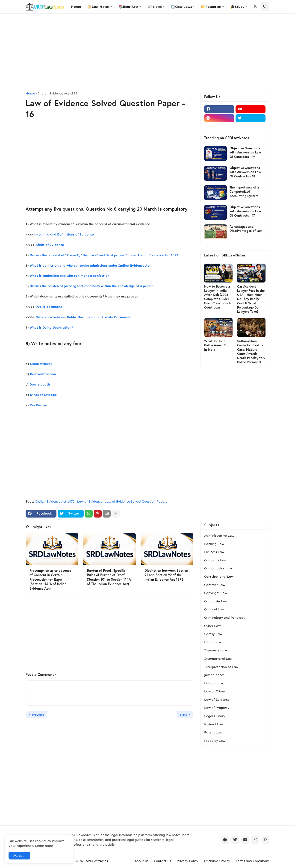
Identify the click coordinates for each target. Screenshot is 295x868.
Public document (49, 307)
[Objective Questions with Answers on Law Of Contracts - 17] (215, 212)
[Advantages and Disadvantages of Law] (215, 231)
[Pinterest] (98, 514)
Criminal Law (214, 609)
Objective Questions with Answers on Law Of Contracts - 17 (245, 211)
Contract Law (214, 585)
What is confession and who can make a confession (69, 276)
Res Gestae (38, 405)
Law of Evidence (89, 501)
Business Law (214, 552)
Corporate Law (215, 601)
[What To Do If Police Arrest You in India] (218, 327)
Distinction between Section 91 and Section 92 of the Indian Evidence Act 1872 (166, 575)
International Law (218, 659)
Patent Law (213, 732)
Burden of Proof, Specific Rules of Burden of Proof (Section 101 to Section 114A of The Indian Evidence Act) (109, 577)
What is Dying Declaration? (51, 328)
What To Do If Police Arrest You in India (216, 345)
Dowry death (40, 384)
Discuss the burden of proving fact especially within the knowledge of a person (91, 286)
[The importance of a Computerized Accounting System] (215, 192)
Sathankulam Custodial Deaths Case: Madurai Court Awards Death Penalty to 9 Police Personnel (251, 351)
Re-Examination (43, 374)
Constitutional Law (218, 577)
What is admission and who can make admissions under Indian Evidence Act (90, 266)
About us (141, 861)
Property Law (214, 741)
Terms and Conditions (252, 861)
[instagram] (219, 118)
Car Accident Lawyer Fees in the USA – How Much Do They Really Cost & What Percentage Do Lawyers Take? (251, 299)
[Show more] (116, 514)
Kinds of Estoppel (44, 395)
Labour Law (213, 683)
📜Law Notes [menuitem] (98, 7)
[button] (256, 6)
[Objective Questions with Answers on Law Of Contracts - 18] (215, 173)
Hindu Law (212, 642)
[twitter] (251, 118)
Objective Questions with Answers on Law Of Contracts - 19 (245, 152)
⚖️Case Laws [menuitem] (181, 7)
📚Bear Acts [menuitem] (128, 7)
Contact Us (162, 861)
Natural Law (213, 724)
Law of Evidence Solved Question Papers (136, 501)
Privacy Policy (187, 861)
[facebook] (219, 109)
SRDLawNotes (97, 861)
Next (183, 714)
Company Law (215, 560)
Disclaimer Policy (217, 861)
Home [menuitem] (76, 7)
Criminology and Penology (224, 618)
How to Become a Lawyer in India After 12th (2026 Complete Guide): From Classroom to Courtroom (218, 296)
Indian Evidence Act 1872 (57, 93)
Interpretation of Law (221, 667)
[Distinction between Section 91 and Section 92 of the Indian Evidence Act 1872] (167, 549)
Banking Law (214, 544)
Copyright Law (215, 593)
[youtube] (251, 109)
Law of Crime (214, 691)
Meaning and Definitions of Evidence (65, 234)
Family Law (213, 634)
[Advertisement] (147, 53)
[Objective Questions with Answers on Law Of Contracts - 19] (215, 153)
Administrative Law (219, 536)
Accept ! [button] (19, 855)
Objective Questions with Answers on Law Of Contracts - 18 (245, 172)
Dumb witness (41, 364)
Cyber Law (212, 626)
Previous (38, 714)
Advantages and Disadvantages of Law (246, 228)
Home (30, 93)
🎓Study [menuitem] (237, 7)
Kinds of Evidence (50, 245)
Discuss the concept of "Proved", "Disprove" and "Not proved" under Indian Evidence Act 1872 (104, 255)
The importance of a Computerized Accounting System (244, 191)
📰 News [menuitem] (155, 7)
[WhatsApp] (89, 514)
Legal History (214, 716)
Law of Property (216, 708)
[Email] (107, 514)
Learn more (44, 846)
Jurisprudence (214, 675)
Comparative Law (218, 568)
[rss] (265, 840)
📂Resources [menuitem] (211, 7)
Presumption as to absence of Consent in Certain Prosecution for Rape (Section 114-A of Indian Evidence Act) (50, 579)
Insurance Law (215, 650)
